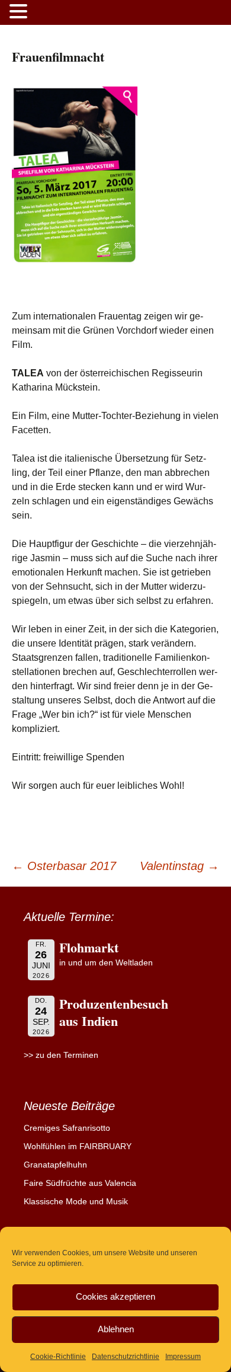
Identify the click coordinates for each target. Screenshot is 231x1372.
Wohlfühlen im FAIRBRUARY (77, 1146)
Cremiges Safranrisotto (67, 1128)
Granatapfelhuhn (55, 1164)
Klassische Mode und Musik (76, 1201)
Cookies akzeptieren (115, 1296)
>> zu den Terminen (61, 1055)
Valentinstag (179, 865)
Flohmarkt (88, 947)
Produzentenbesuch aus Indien (113, 1012)
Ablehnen (116, 1329)
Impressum (183, 1356)
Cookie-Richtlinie (58, 1356)
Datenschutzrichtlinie (125, 1356)
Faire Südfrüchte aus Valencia (80, 1183)
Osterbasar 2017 (64, 865)
